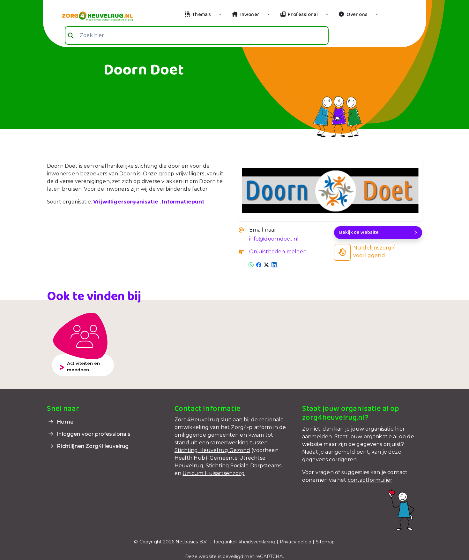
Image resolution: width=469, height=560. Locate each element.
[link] (90, 15)
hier (400, 429)
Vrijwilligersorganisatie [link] (125, 202)
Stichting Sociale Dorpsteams (243, 466)
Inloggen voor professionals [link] (93, 434)
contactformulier (370, 480)
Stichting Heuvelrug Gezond (212, 450)
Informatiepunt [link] (183, 202)
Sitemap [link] (325, 542)
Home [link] (64, 422)
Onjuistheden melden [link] (278, 252)
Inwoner (249, 15)
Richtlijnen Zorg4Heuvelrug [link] (92, 446)
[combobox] (197, 35)
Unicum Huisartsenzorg (213, 473)
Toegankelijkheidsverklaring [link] (244, 542)
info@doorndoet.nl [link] (274, 239)
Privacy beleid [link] (295, 542)
